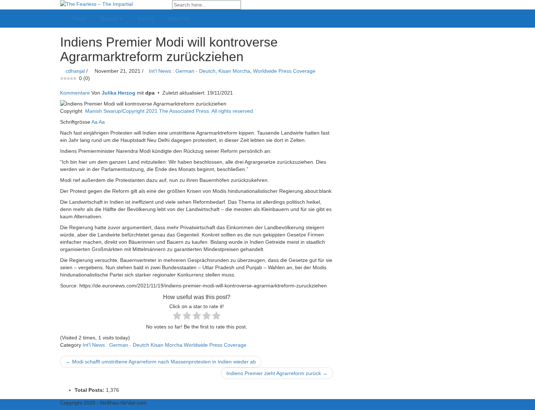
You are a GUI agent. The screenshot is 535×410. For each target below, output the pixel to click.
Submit (145, 18)
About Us (178, 18)
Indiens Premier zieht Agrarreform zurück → (277, 373)
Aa (94, 122)
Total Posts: (90, 390)
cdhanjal (75, 71)
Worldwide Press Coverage (284, 71)
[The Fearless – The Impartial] (96, 4)
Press (79, 18)
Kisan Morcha (234, 71)
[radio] (177, 316)
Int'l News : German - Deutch (182, 71)
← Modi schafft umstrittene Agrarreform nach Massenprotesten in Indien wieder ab (161, 362)
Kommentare (75, 93)
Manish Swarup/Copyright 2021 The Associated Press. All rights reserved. (169, 111)
